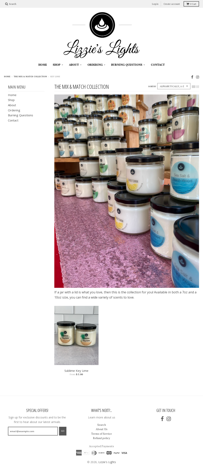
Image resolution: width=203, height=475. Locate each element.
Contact (158, 64)
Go (62, 431)
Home (42, 64)
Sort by (152, 86)
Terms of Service (101, 433)
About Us (101, 429)
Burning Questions (126, 64)
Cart (193, 3)
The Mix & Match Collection (30, 76)
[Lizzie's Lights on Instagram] (197, 77)
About (74, 64)
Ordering (95, 64)
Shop (56, 64)
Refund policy (101, 438)
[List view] (197, 86)
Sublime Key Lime (76, 371)
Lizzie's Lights (107, 462)
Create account (172, 3)
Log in (155, 3)
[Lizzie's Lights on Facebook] (192, 77)
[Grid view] (193, 86)
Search (101, 425)
